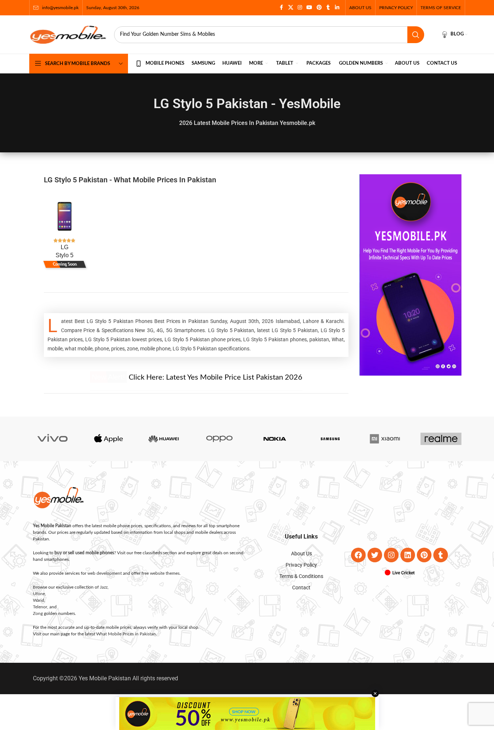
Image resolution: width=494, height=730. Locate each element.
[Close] (390, 284)
